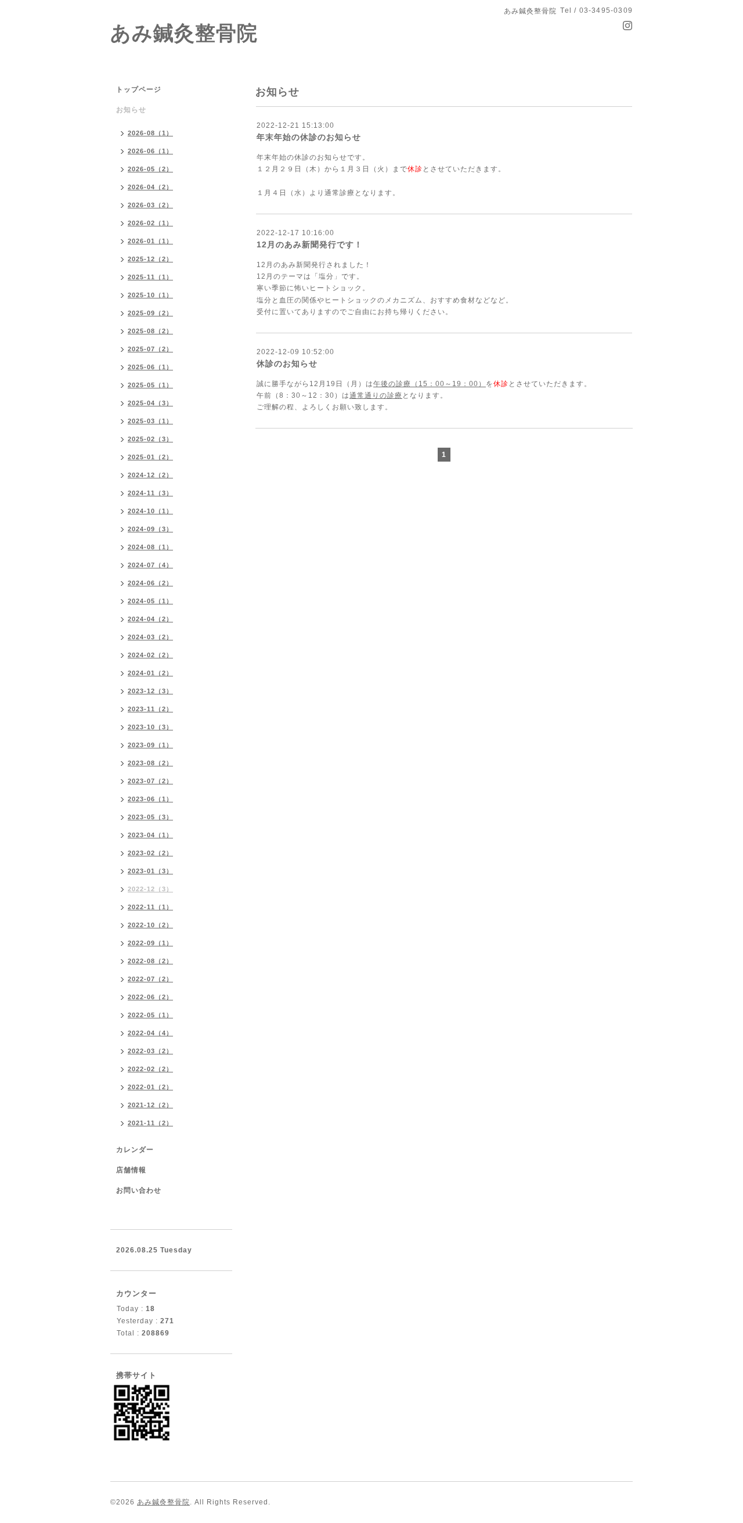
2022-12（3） (150, 888)
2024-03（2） (150, 636)
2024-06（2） (150, 582)
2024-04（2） (150, 618)
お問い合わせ (138, 1190)
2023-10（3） (150, 726)
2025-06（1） (150, 366)
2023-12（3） (150, 690)
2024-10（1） (150, 510)
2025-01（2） (150, 456)
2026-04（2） (150, 186)
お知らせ (131, 110)
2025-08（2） (150, 330)
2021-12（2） (150, 1104)
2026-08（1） (150, 132)
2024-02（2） (150, 654)
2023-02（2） (150, 852)
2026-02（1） (150, 222)
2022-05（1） (150, 1014)
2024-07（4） (150, 564)
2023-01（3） (150, 870)
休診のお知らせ (287, 363)
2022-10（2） (150, 924)
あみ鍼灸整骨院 (184, 32)
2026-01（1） (150, 240)
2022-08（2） (150, 960)
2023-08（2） (150, 762)
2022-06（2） (150, 996)
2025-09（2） (150, 312)
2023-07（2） (150, 780)
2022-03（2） (150, 1050)
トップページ (138, 89)
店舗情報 (131, 1170)
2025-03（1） (150, 420)
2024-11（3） (150, 492)
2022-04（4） (150, 1032)
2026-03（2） (150, 204)
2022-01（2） (150, 1086)
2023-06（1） (150, 798)
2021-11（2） (150, 1122)
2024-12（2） (150, 474)
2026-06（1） (150, 150)
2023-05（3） (150, 816)
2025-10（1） (150, 294)
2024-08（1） (150, 546)
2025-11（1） (150, 276)
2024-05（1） (150, 600)
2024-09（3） (150, 528)
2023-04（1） (150, 834)
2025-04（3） (150, 402)
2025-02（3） (150, 438)
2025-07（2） (150, 348)
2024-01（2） (150, 672)
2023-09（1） (150, 744)
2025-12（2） (150, 258)
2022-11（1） (150, 906)
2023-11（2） (150, 708)
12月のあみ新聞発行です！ (310, 244)
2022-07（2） (150, 978)
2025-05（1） (150, 384)
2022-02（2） (150, 1068)
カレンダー (135, 1150)
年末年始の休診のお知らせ (309, 137)
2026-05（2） (150, 168)
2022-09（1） (150, 942)
